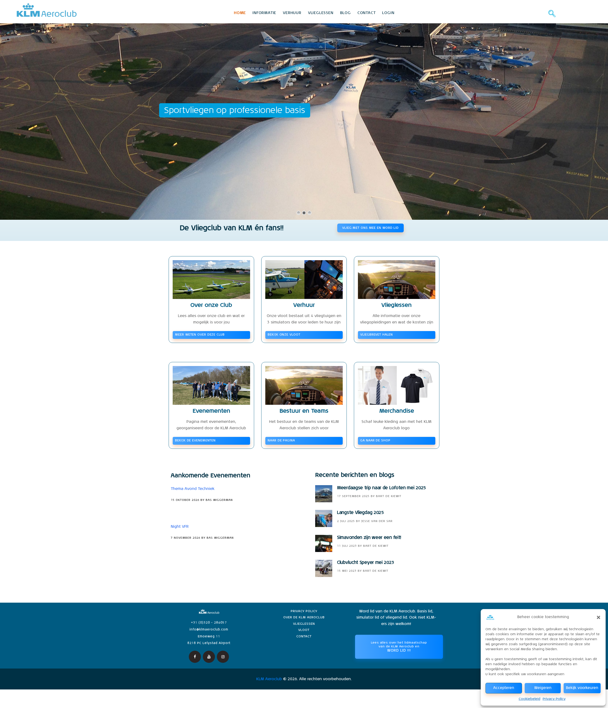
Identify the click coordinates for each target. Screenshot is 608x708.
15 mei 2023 (346, 571)
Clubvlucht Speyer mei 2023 (365, 563)
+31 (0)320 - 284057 (209, 622)
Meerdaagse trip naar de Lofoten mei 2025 (381, 488)
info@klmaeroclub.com (209, 629)
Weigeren (542, 688)
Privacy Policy (554, 699)
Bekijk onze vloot (284, 334)
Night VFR (180, 527)
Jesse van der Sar (377, 521)
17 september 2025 (353, 496)
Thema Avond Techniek (192, 489)
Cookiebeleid (529, 699)
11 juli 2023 (347, 546)
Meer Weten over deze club (200, 334)
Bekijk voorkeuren (582, 688)
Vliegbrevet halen (376, 334)
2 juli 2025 (346, 521)
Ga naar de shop (375, 440)
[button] (598, 617)
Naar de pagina (281, 440)
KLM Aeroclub (269, 679)
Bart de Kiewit (388, 496)
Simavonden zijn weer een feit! (369, 538)
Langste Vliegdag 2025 (360, 513)
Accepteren (503, 688)
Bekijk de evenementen (195, 440)
